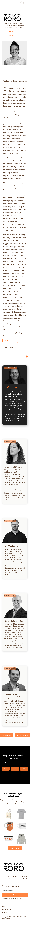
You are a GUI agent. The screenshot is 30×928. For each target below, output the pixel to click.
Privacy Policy (19, 898)
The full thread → (10, 341)
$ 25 (15, 769)
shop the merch (15, 848)
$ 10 (24, 769)
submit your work (22, 735)
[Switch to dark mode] (22, 2)
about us (16, 876)
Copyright (4, 912)
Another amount (15, 774)
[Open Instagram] (27, 357)
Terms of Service (6, 909)
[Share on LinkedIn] (23, 356)
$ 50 (5, 769)
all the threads (6, 735)
